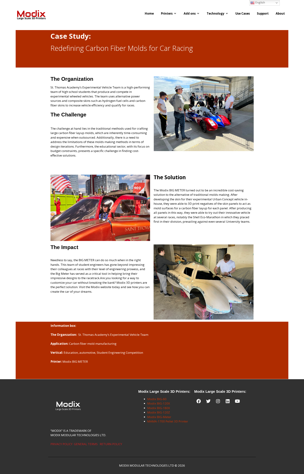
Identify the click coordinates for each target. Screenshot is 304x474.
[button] (168, 13)
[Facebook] (198, 401)
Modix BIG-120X (158, 403)
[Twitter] (208, 401)
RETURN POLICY (111, 444)
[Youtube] (237, 401)
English (260, 2)
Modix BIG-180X (158, 408)
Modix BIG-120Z (158, 412)
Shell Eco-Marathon (206, 217)
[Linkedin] (227, 401)
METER (89, 260)
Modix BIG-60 (156, 399)
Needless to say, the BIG (67, 260)
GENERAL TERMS (86, 444)
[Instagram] (218, 401)
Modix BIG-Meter (159, 417)
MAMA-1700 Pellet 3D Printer (167, 421)
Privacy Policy (61, 444)
